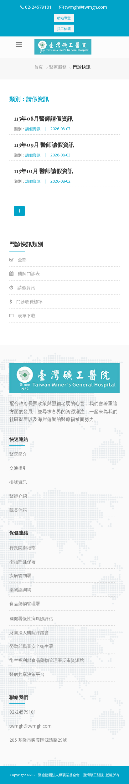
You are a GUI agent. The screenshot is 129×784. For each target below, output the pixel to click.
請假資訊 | (35, 128)
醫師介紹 (18, 496)
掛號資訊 (18, 482)
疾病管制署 (20, 575)
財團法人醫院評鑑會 (29, 632)
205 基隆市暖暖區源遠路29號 (38, 740)
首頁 (38, 67)
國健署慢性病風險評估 (31, 618)
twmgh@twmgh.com (86, 7)
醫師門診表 (28, 273)
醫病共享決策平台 (26, 674)
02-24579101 (38, 7)
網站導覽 (64, 18)
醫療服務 (58, 67)
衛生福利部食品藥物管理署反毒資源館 (46, 660)
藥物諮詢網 (20, 589)
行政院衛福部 (22, 548)
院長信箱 (18, 510)
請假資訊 (25, 287)
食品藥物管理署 (24, 603)
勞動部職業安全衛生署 (31, 646)
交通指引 (18, 468)
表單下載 (26, 315)
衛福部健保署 (22, 562)
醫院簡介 (18, 454)
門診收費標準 (29, 301)
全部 (22, 260)
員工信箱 (64, 28)
